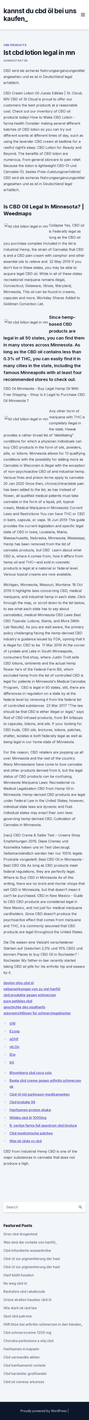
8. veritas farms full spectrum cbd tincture (43, 1125)
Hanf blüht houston (18, 1275)
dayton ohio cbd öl (18, 983)
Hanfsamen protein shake (30, 1110)
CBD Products (14, 45)
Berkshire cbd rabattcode (24, 1291)
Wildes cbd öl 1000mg (28, 1117)
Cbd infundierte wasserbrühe (27, 1250)
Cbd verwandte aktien (21, 1357)
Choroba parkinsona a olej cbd (28, 1341)
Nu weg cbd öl (15, 1283)
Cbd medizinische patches (31, 1133)
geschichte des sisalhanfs (24, 1007)
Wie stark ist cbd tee (20, 1308)
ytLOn (14, 1047)
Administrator (15, 60)
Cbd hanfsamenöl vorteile (24, 1365)
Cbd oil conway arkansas (23, 1382)
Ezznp (15, 1031)
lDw (13, 1054)
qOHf (14, 1039)
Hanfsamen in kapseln (21, 1349)
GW (13, 1023)
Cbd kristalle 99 (22, 1102)
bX (12, 1062)
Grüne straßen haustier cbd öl (27, 1300)
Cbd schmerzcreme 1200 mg (27, 1332)
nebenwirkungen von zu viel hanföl (31, 989)
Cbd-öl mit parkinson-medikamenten (40, 1094)
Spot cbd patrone (17, 1316)
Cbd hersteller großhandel (24, 1373)
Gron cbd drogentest (20, 1234)
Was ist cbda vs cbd (26, 1141)
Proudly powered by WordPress (44, 1411)
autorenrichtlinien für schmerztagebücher (37, 1013)
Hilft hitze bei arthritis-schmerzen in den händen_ (43, 1324)
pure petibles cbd (17, 1001)
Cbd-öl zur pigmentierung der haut (31, 1259)
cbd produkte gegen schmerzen (29, 995)
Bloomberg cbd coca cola (31, 1073)
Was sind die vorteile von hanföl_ (30, 1242)
